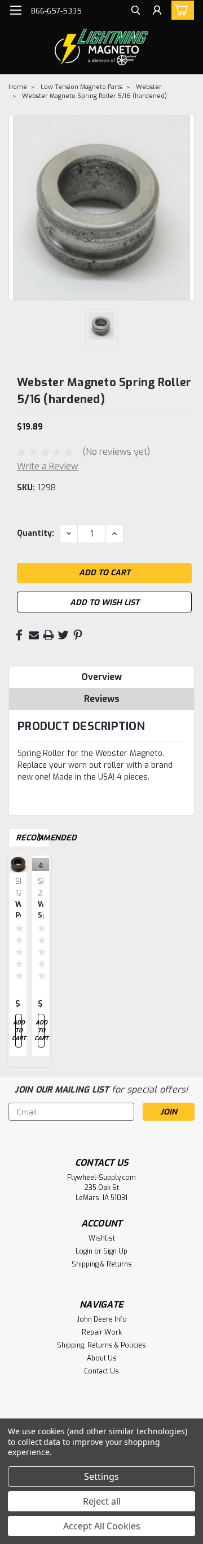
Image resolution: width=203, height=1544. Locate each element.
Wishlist (102, 1238)
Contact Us (101, 1371)
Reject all (102, 1501)
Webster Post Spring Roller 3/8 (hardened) (18, 910)
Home (17, 87)
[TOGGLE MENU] (15, 10)
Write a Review (47, 466)
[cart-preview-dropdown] (180, 10)
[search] (135, 11)
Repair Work (102, 1332)
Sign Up (115, 1251)
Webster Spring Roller (40, 910)
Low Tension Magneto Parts (81, 87)
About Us (102, 1358)
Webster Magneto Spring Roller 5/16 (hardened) (94, 96)
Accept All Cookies (101, 1526)
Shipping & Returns (102, 1264)
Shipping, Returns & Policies (101, 1345)
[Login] (157, 11)
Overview (101, 677)
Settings (101, 1476)
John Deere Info (102, 1319)
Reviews (102, 699)
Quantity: (35, 533)
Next (40, 837)
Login (84, 1251)
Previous (24, 837)
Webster (149, 87)
